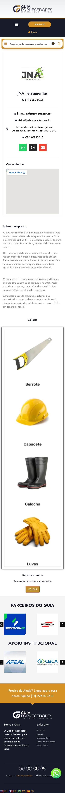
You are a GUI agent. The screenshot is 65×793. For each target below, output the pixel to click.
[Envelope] (43, 147)
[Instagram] (33, 147)
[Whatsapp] (23, 147)
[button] (16, 24)
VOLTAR (32, 589)
